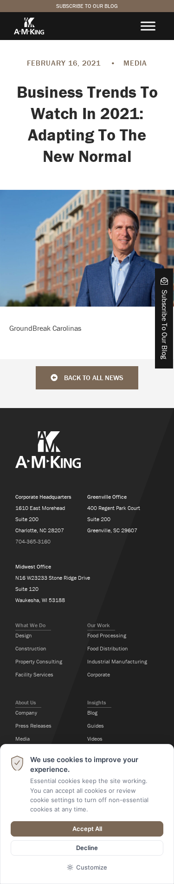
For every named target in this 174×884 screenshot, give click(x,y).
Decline (87, 847)
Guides (95, 725)
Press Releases (33, 725)
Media (22, 738)
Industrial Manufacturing (117, 661)
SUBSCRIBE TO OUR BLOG (87, 5)
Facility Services (34, 674)
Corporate (98, 674)
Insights (96, 702)
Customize (91, 867)
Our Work (98, 625)
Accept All (87, 828)
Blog (92, 712)
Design (23, 635)
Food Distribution (107, 648)
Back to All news (92, 377)
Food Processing (106, 635)
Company (26, 712)
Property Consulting (38, 661)
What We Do (30, 625)
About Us (25, 702)
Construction (30, 648)
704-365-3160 (33, 541)
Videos (95, 738)
